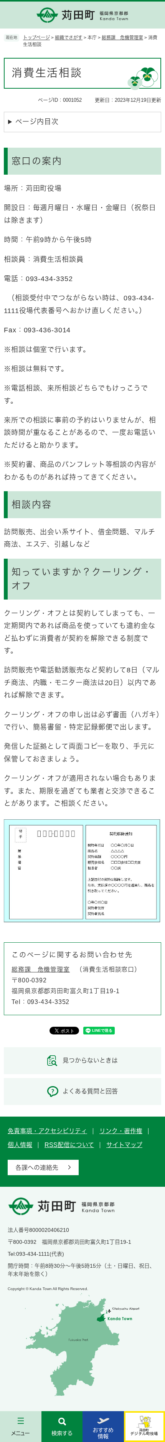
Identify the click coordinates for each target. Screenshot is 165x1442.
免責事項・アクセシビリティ (47, 1131)
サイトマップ (124, 1145)
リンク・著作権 (120, 1131)
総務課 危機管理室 (122, 37)
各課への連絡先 (36, 1167)
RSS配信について (69, 1145)
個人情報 (20, 1145)
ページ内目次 (36, 122)
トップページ (36, 37)
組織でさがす (68, 37)
